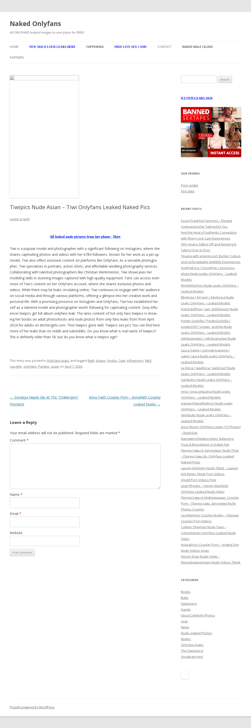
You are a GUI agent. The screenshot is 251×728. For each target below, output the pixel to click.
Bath (91, 360)
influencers (135, 360)
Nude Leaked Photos (196, 633)
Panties (44, 366)
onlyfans (30, 366)
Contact (164, 47)
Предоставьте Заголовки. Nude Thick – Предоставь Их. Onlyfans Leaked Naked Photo (210, 456)
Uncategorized (192, 656)
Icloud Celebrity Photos (198, 615)
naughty (16, 366)
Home (14, 47)
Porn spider (189, 185)
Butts (184, 597)
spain (55, 366)
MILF (148, 360)
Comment (19, 440)
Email (15, 513)
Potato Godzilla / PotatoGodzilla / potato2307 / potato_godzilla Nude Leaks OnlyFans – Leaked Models (206, 327)
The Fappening (192, 650)
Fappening (189, 603)
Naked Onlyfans (35, 23)
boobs (112, 360)
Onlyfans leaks (58, 360)
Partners (17, 57)
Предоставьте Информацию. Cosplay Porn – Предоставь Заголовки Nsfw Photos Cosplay (210, 503)
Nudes (186, 639)
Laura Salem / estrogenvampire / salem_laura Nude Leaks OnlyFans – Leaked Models (208, 356)
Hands (186, 609)
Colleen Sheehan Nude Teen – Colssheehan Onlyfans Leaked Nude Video (208, 533)
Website (16, 532)
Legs (184, 621)
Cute (121, 360)
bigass (101, 360)
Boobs (185, 592)
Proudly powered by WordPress (32, 707)
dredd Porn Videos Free (198, 480)
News (185, 627)
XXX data (187, 191)
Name (16, 494)
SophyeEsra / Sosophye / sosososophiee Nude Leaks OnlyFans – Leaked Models (209, 274)
